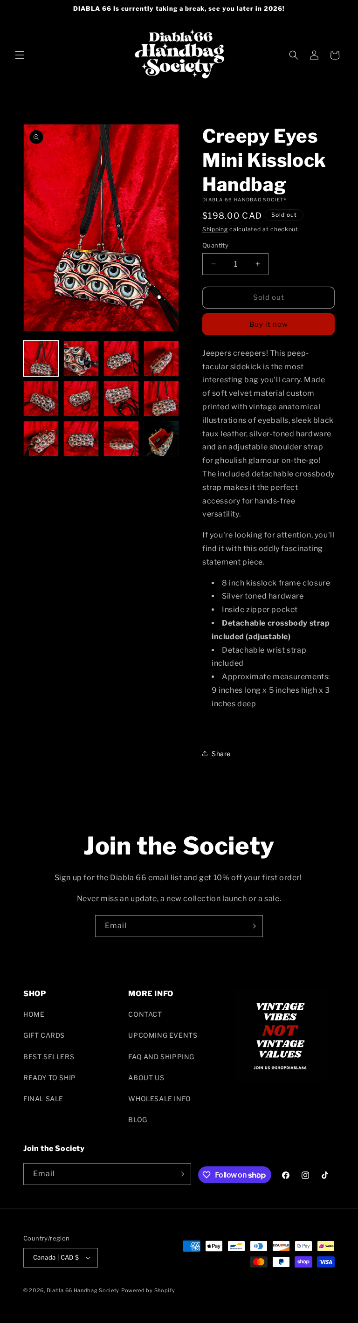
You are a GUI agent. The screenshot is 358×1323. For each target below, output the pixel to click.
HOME (33, 1014)
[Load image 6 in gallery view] (81, 398)
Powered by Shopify (148, 1290)
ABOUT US (146, 1078)
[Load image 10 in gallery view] (81, 438)
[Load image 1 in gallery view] (41, 358)
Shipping (215, 229)
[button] (19, 55)
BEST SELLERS (48, 1057)
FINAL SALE (43, 1098)
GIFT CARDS (44, 1035)
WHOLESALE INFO (159, 1098)
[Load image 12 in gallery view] (161, 438)
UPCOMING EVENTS (162, 1035)
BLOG (137, 1119)
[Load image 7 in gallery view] (121, 398)
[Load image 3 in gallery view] (121, 358)
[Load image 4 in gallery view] (161, 358)
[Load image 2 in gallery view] (81, 358)
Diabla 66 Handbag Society (83, 1290)
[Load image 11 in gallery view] (121, 438)
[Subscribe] (252, 926)
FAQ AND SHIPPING (161, 1057)
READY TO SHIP (49, 1078)
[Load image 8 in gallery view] (161, 398)
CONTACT (145, 1014)
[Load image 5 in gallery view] (41, 398)
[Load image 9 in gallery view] (41, 438)
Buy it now (268, 324)
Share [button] (221, 754)
